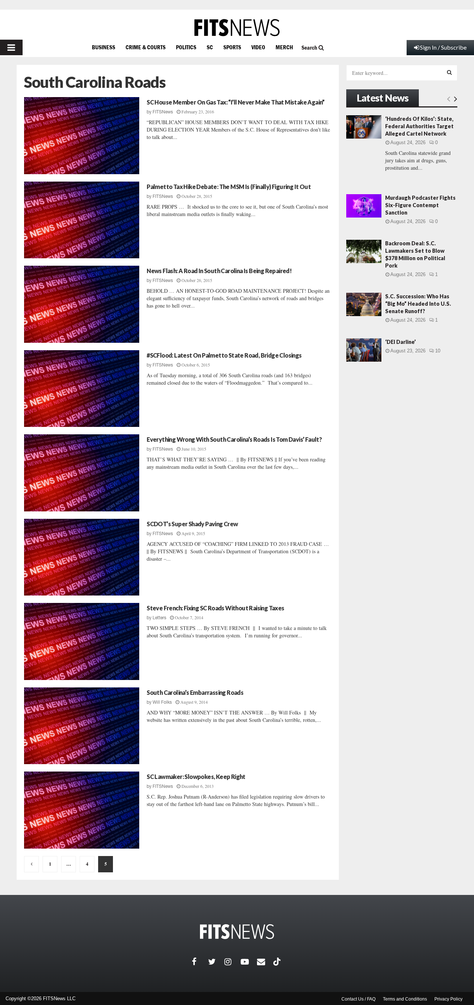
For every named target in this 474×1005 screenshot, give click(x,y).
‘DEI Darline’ (400, 342)
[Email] (265, 961)
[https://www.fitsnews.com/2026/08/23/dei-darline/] (363, 350)
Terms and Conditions (405, 999)
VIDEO (258, 47)
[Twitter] (216, 961)
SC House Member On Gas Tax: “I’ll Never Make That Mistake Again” (236, 102)
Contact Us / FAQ (358, 999)
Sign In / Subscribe (443, 47)
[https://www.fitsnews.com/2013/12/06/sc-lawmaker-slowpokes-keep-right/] (81, 810)
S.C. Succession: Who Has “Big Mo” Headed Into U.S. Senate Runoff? (418, 303)
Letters (159, 617)
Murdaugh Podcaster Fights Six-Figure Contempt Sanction (420, 205)
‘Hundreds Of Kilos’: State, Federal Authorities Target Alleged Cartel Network (419, 126)
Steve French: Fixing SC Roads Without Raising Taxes (215, 607)
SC (210, 47)
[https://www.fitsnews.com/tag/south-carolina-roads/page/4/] (31, 864)
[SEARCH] (449, 72)
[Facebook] (200, 961)
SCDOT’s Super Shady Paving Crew (192, 523)
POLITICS (186, 47)
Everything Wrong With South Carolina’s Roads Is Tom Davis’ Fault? (234, 439)
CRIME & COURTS (146, 47)
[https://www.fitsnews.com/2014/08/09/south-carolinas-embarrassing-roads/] (81, 725)
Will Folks (162, 702)
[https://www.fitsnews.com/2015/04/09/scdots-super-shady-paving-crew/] (81, 557)
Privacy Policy (448, 999)
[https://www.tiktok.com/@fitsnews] (277, 961)
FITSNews (163, 112)
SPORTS (232, 47)
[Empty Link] (448, 98)
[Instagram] (232, 961)
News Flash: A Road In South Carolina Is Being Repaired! (219, 270)
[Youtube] (249, 961)
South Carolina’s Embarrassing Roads (195, 692)
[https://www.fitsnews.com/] (237, 27)
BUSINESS (103, 47)
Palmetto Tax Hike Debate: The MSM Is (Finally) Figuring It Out (229, 186)
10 (437, 351)
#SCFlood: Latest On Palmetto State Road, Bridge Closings (224, 355)
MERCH (284, 47)
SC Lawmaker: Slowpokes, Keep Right (196, 776)
